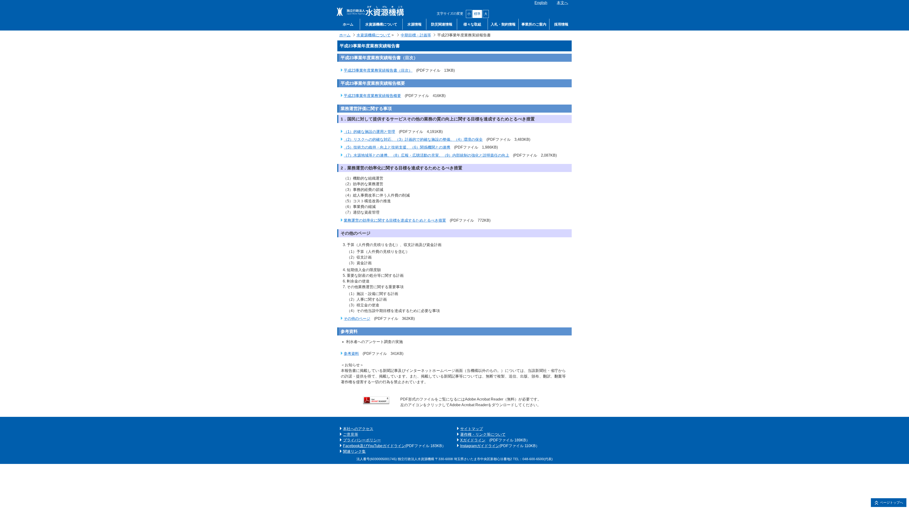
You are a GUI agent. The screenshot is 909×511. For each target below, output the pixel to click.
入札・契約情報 (503, 24)
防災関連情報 (441, 24)
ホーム (348, 24)
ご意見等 (350, 434)
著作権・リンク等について (483, 434)
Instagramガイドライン (479, 446)
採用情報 (561, 24)
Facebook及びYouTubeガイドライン (374, 446)
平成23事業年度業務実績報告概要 (372, 96)
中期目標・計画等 (416, 35)
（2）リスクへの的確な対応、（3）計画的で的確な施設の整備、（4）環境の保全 (413, 139)
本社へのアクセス (358, 429)
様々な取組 (472, 24)
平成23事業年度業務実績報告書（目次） (378, 70)
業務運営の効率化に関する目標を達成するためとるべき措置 (395, 220)
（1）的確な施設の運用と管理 (369, 132)
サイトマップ (471, 429)
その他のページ (357, 319)
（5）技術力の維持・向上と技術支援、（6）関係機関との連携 (397, 147)
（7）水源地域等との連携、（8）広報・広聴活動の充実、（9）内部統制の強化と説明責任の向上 (426, 155)
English (541, 3)
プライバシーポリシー (362, 440)
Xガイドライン (473, 440)
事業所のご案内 (533, 24)
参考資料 (351, 354)
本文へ (562, 3)
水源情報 (414, 24)
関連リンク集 (354, 451)
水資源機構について (381, 24)
